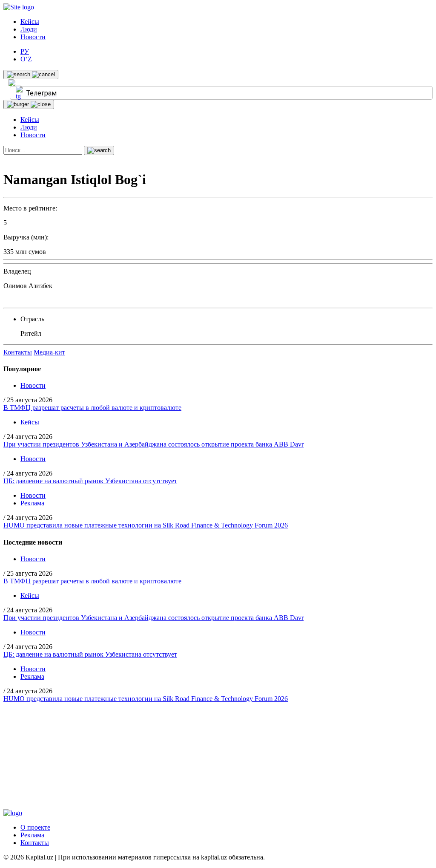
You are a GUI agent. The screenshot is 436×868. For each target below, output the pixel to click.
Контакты (17, 352)
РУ (24, 51)
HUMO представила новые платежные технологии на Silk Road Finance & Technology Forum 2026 (145, 525)
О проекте (35, 827)
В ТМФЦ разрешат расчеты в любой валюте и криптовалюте (92, 407)
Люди (28, 29)
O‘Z (26, 59)
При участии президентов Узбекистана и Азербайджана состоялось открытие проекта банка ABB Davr (153, 444)
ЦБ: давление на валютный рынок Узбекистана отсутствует (90, 480)
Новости (33, 36)
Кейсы (29, 21)
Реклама (32, 503)
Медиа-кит (49, 352)
